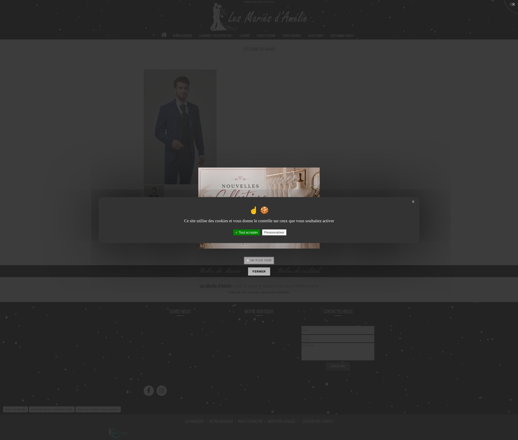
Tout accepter (248, 232)
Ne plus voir (261, 260)
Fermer (259, 271)
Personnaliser (274, 232)
